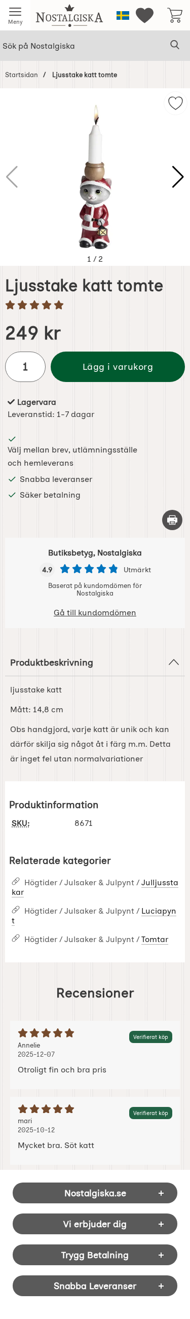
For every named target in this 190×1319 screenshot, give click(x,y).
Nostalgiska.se (95, 1193)
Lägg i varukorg (118, 366)
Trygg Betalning (95, 1254)
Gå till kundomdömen (95, 612)
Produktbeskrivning (51, 662)
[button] (178, 177)
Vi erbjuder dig (95, 1224)
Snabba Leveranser (95, 1285)
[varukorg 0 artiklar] (175, 15)
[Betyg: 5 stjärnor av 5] (95, 305)
